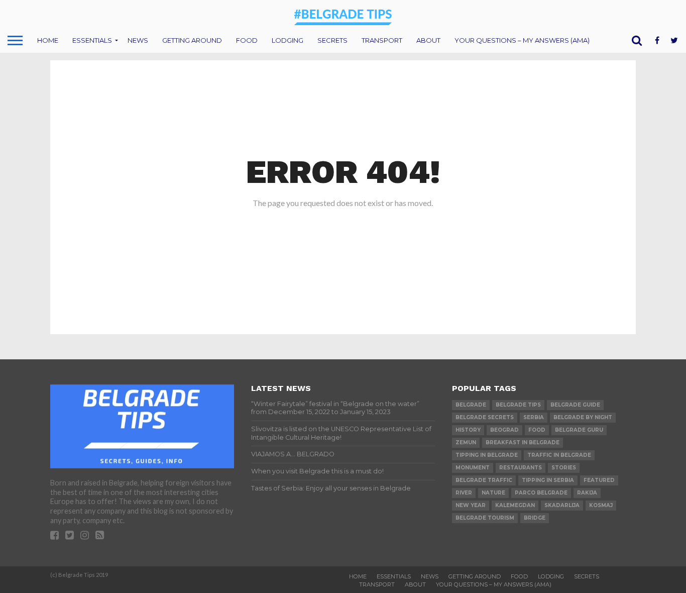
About (428, 40)
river (463, 492)
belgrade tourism (484, 518)
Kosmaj (601, 505)
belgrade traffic (483, 480)
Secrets (332, 40)
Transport (382, 40)
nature (493, 492)
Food (247, 40)
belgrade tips (518, 405)
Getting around (192, 40)
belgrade (470, 405)
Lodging (287, 40)
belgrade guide (575, 405)
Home (47, 40)
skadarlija (562, 505)
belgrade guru (579, 430)
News (138, 40)
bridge (534, 518)
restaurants (520, 467)
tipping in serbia (548, 480)
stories (563, 467)
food (536, 430)
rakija (587, 492)
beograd (504, 430)
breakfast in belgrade (522, 442)
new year (470, 505)
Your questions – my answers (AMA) (522, 40)
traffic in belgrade (559, 455)
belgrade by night (582, 417)
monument (472, 467)
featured (599, 480)
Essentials (92, 40)
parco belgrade (541, 492)
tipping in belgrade (486, 455)
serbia (533, 417)
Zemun (465, 442)
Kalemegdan (515, 505)
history (468, 430)
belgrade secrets (484, 417)
